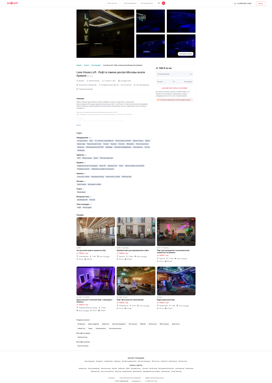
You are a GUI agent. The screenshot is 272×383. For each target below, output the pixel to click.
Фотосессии (133, 324)
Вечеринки (81, 324)
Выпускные (153, 324)
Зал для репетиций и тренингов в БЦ (91, 250)
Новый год (81, 328)
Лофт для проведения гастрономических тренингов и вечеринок (173, 251)
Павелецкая (189, 368)
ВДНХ (128, 368)
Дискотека (176, 324)
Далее (78, 125)
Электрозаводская (94, 368)
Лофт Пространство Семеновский (130, 300)
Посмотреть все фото (185, 54)
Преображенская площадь (151, 371)
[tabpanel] (95, 231)
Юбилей (143, 324)
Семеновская (165, 371)
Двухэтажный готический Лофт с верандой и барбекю (94, 301)
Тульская (145, 368)
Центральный (82, 337)
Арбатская (121, 368)
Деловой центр (136, 368)
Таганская (118, 371)
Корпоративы (108, 361)
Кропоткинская (83, 346)
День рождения (93, 324)
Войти (261, 3)
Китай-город (153, 368)
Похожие (80, 215)
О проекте (111, 378)
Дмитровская (137, 371)
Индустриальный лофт (166, 300)
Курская (114, 368)
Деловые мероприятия (129, 361)
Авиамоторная (127, 371)
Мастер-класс (182, 361)
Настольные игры (115, 328)
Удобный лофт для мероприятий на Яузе (133, 250)
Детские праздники (119, 324)
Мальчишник (164, 324)
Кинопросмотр (101, 328)
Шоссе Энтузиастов (107, 371)
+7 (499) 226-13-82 (244, 3)
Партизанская (95, 371)
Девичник (105, 324)
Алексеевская (179, 368)
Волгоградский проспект (166, 368)
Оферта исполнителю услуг (154, 378)
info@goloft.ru (136, 381)
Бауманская (82, 368)
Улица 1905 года (176, 371)
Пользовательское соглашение (130, 378)
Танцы (90, 328)
